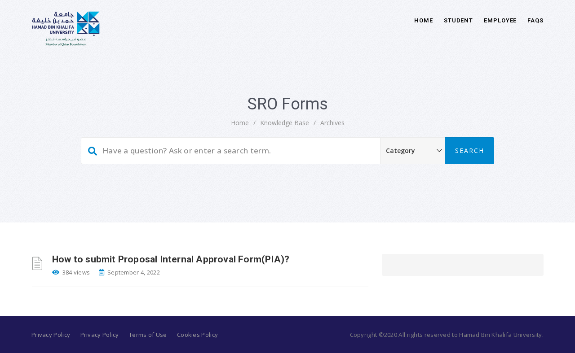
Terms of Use (148, 335)
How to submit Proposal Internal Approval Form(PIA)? (170, 259)
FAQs (535, 20)
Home (423, 20)
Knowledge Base (284, 122)
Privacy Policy (50, 335)
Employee (500, 20)
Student (458, 20)
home (240, 122)
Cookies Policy (197, 335)
